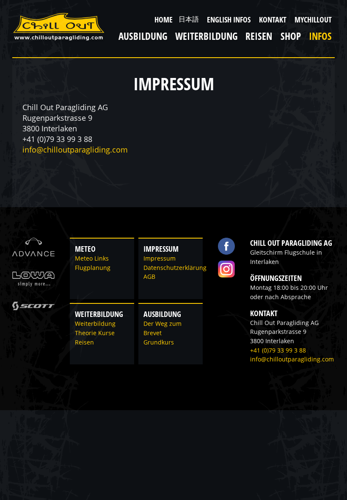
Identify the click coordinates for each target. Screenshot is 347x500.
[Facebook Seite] (226, 246)
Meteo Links (92, 258)
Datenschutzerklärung (175, 268)
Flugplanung (92, 268)
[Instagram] (226, 269)
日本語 (189, 19)
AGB (149, 277)
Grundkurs (158, 342)
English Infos (229, 19)
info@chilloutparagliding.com (75, 149)
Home (163, 19)
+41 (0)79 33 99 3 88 (278, 350)
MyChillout (313, 19)
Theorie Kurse (95, 333)
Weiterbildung (95, 324)
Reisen (84, 342)
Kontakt (272, 19)
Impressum (159, 258)
